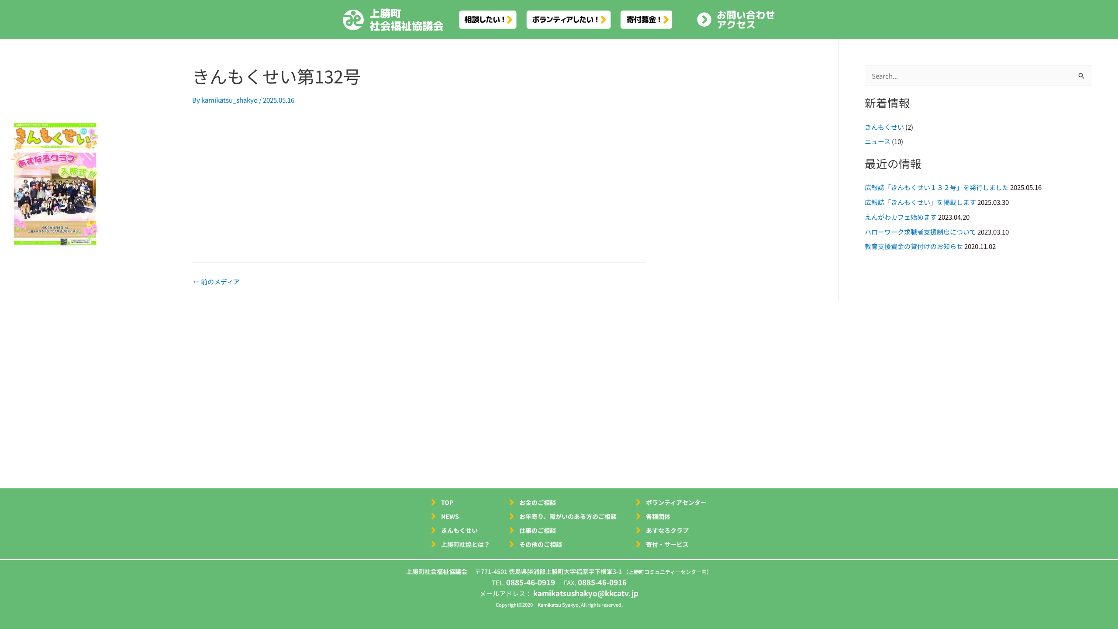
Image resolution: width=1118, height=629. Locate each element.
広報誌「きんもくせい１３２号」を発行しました (937, 187)
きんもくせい (884, 126)
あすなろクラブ (667, 530)
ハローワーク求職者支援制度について (920, 231)
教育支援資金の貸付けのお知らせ (914, 246)
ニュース (877, 141)
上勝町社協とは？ (465, 544)
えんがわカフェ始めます (901, 216)
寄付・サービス (667, 544)
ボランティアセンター (676, 502)
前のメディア (216, 281)
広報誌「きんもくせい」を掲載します (920, 202)
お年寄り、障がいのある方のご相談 (568, 516)
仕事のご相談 (537, 530)
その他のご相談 (540, 544)
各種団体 (658, 516)
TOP (447, 502)
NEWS (450, 516)
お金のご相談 (537, 502)
